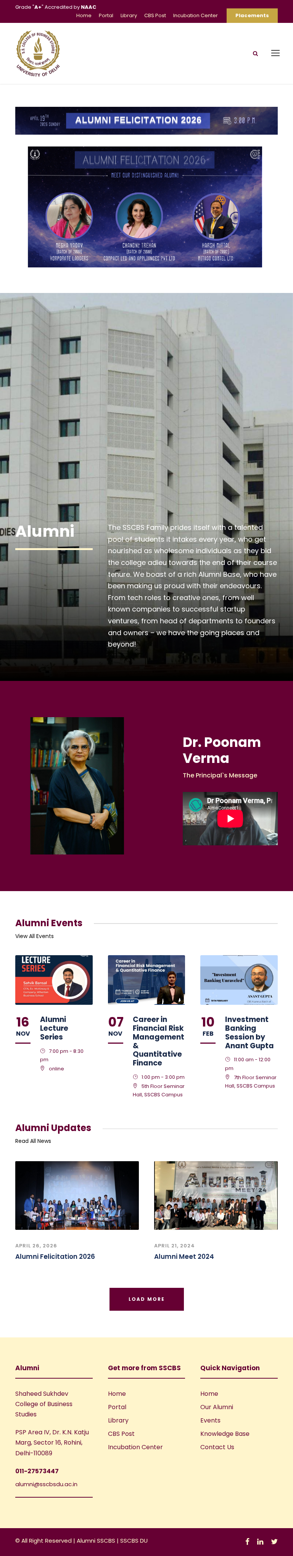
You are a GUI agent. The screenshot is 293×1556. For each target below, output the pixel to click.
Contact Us (217, 1447)
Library (129, 15)
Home (84, 15)
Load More (147, 1299)
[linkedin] (260, 1542)
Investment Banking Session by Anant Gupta (249, 1032)
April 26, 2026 (36, 1245)
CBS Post (155, 15)
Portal (106, 15)
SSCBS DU (134, 1541)
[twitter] (274, 1542)
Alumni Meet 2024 (184, 1256)
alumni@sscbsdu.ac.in (46, 1484)
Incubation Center (195, 15)
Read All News (33, 1141)
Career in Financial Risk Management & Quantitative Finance (158, 1041)
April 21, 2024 (174, 1245)
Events (210, 1420)
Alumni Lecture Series (54, 1028)
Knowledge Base (225, 1433)
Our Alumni (216, 1407)
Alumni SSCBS (97, 1541)
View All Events (34, 936)
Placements (252, 15)
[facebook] (247, 1542)
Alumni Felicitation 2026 (55, 1256)
